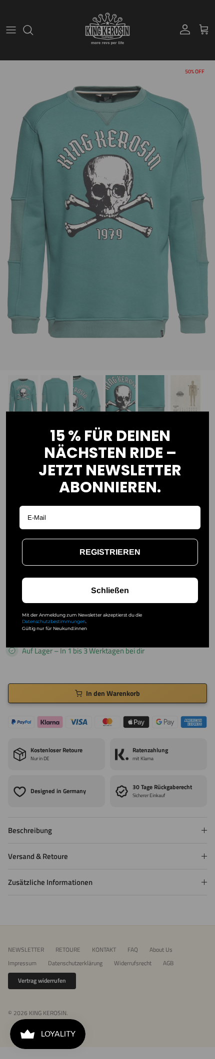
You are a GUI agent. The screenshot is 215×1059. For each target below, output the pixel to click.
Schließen (110, 590)
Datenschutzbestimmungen (54, 621)
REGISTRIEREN (110, 552)
